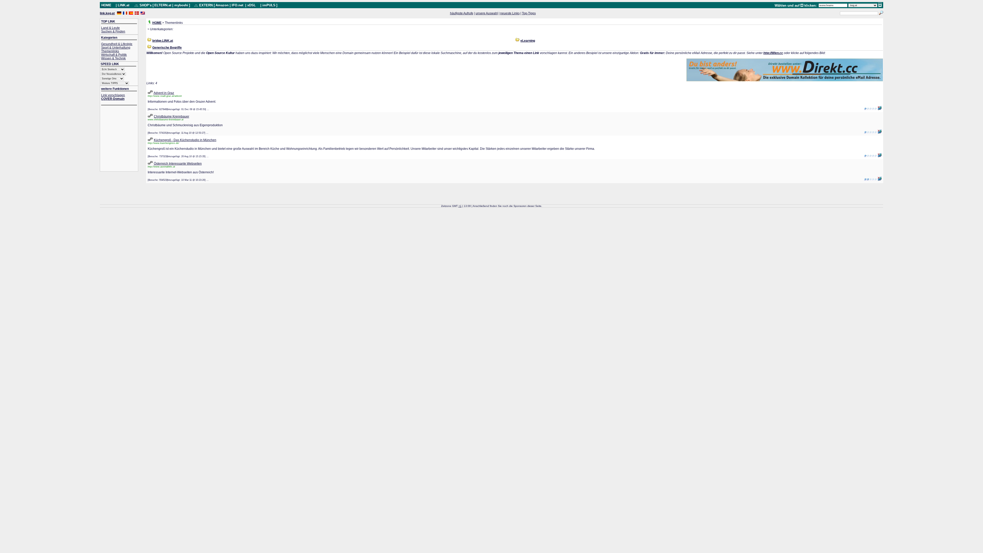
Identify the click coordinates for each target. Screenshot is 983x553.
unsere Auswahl (487, 13)
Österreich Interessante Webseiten (178, 163)
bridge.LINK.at (162, 40)
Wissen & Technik (113, 58)
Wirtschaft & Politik (114, 55)
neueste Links (510, 13)
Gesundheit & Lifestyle (116, 44)
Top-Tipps (529, 13)
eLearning (527, 40)
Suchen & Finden (113, 31)
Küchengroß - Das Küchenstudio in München (185, 140)
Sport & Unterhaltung (115, 47)
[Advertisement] (121, 139)
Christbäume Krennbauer (171, 116)
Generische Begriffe (167, 47)
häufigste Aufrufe (461, 13)
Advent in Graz (164, 93)
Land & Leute (110, 28)
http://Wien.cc (773, 53)
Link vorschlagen (113, 95)
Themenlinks (110, 51)
